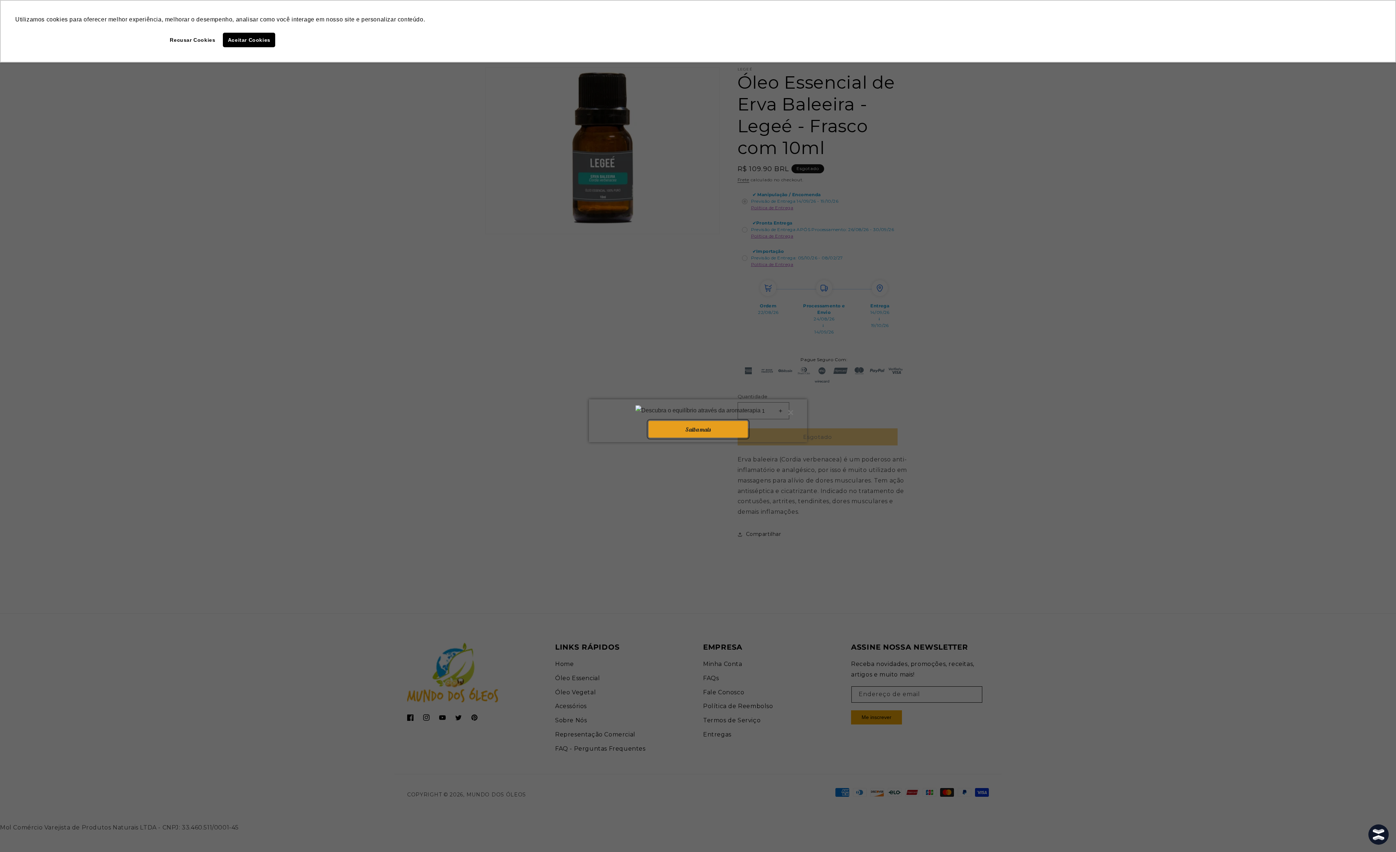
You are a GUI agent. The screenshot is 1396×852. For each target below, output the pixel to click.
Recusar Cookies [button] (192, 40)
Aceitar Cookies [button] (249, 40)
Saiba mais (698, 429)
